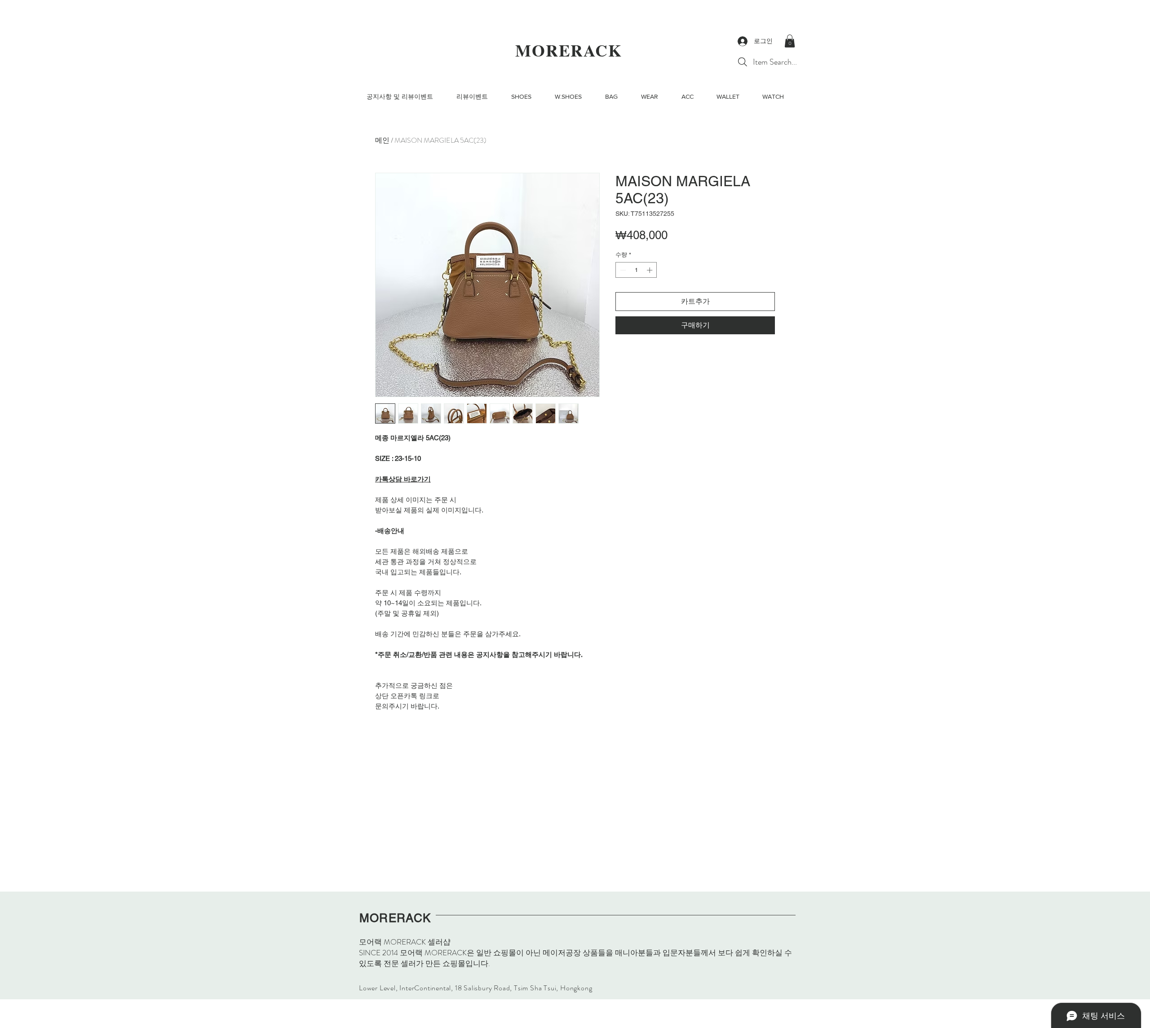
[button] (789, 41)
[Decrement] (622, 270)
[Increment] (650, 270)
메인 (382, 140)
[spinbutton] (636, 270)
